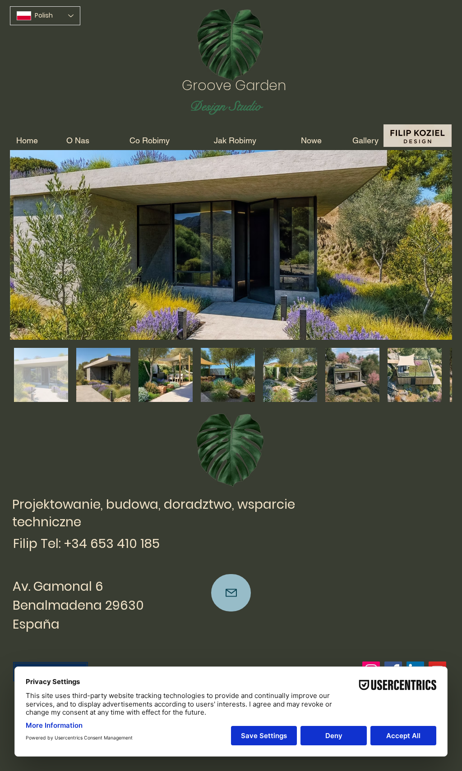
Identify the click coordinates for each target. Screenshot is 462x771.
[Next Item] (436, 245)
